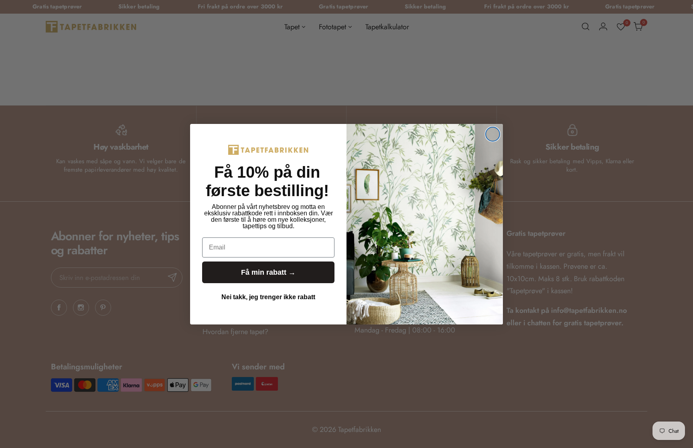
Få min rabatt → (268, 272)
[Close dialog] (493, 134)
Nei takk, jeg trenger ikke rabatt (268, 297)
